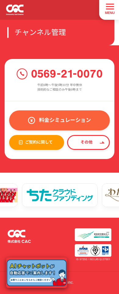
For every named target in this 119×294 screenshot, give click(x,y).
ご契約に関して (39, 142)
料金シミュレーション (65, 120)
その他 (86, 142)
